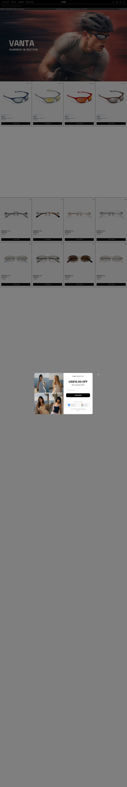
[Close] (98, 374)
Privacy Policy (78, 409)
